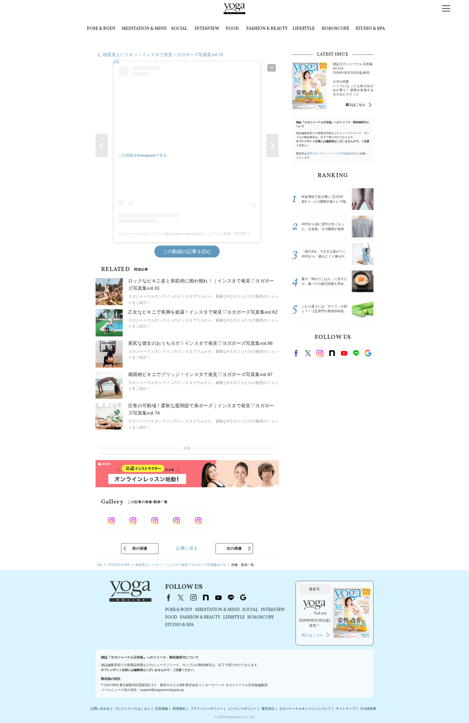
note (331, 353)
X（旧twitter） (308, 353)
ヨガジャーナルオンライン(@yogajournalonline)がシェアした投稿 (174, 233)
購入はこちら (355, 105)
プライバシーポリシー (206, 709)
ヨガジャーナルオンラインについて (305, 709)
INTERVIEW (207, 29)
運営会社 (267, 709)
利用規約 (179, 709)
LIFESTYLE (304, 29)
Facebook (297, 353)
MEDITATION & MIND (144, 29)
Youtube (343, 353)
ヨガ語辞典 (368, 709)
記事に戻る (187, 548)
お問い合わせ (100, 709)
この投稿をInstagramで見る (142, 155)
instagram (320, 353)
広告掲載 (161, 709)
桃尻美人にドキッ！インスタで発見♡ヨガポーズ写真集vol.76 (163, 54)
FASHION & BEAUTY (267, 29)
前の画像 (139, 548)
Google (367, 353)
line (355, 353)
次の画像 (234, 548)
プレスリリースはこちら (132, 709)
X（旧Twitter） (180, 597)
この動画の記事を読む (187, 251)
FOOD (232, 29)
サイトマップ (345, 709)
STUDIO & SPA (370, 29)
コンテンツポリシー (242, 709)
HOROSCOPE (335, 29)
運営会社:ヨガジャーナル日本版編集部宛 (332, 153)
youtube (218, 597)
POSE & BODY (101, 29)
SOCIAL (179, 29)
